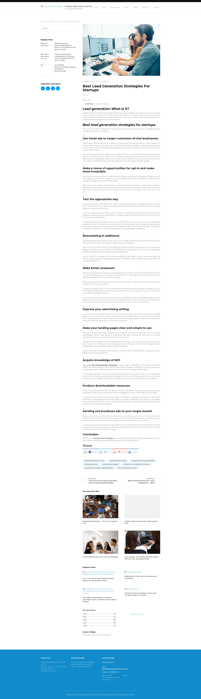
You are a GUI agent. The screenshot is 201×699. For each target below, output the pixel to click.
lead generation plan (91, 464)
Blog (104, 7)
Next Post (141, 480)
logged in (94, 635)
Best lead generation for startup (94, 460)
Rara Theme (117, 695)
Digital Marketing (61, 43)
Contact (157, 7)
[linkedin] (53, 88)
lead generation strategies (110, 464)
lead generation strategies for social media (137, 464)
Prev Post (102, 480)
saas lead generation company (127, 468)
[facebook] (43, 88)
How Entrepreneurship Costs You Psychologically (100, 557)
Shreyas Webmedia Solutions (78, 6)
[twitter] (48, 88)
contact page (117, 675)
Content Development (62, 54)
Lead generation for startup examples (143, 460)
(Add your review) (137, 614)
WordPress (131, 695)
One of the (100, 365)
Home (96, 7)
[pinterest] (58, 88)
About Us (146, 7)
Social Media (59, 65)
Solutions (114, 7)
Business (85, 95)
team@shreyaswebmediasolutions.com (115, 669)
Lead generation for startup (118, 460)
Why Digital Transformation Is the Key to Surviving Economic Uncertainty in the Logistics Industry (100, 599)
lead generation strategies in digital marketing (99, 468)
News (126, 7)
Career (135, 7)
